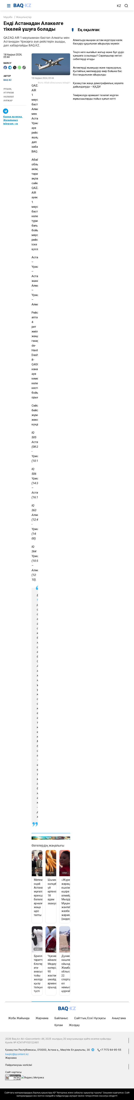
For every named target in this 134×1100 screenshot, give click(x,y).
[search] (126, 6)
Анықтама (119, 1018)
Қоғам (58, 1025)
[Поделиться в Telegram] (10, 67)
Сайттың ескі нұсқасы (90, 1018)
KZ (119, 5)
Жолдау (74, 1025)
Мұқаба (7, 17)
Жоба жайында (18, 1018)
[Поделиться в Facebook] (5, 67)
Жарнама (42, 1018)
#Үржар (8, 100)
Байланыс (61, 1018)
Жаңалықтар (24, 17)
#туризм (8, 93)
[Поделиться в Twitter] (14, 67)
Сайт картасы (13, 1072)
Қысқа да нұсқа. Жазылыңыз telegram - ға (13, 120)
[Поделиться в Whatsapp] (19, 67)
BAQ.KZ (7, 80)
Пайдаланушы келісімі (18, 1064)
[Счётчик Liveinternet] (13, 1077)
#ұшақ (7, 89)
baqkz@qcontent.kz (17, 1054)
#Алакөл (8, 97)
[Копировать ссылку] (24, 67)
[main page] (63, 5)
